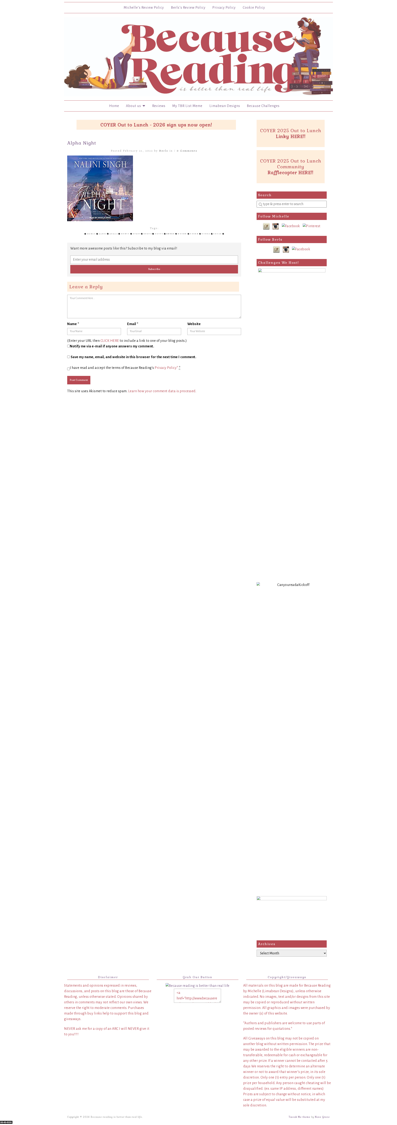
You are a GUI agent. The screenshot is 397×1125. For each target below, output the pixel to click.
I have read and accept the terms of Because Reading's (125, 368)
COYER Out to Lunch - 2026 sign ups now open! (156, 125)
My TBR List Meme (187, 106)
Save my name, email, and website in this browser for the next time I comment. (133, 357)
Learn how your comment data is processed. (162, 391)
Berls (163, 150)
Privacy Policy (224, 8)
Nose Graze (322, 1116)
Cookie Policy (254, 8)
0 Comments (187, 150)
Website (194, 324)
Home (114, 106)
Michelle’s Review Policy (144, 8)
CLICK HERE (109, 341)
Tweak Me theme (299, 1116)
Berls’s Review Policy (188, 8)
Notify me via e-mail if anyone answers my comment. (112, 346)
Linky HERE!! (291, 136)
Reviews (158, 106)
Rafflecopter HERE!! (290, 172)
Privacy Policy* (166, 368)
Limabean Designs (224, 106)
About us (134, 106)
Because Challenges (263, 106)
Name (73, 324)
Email (133, 324)
